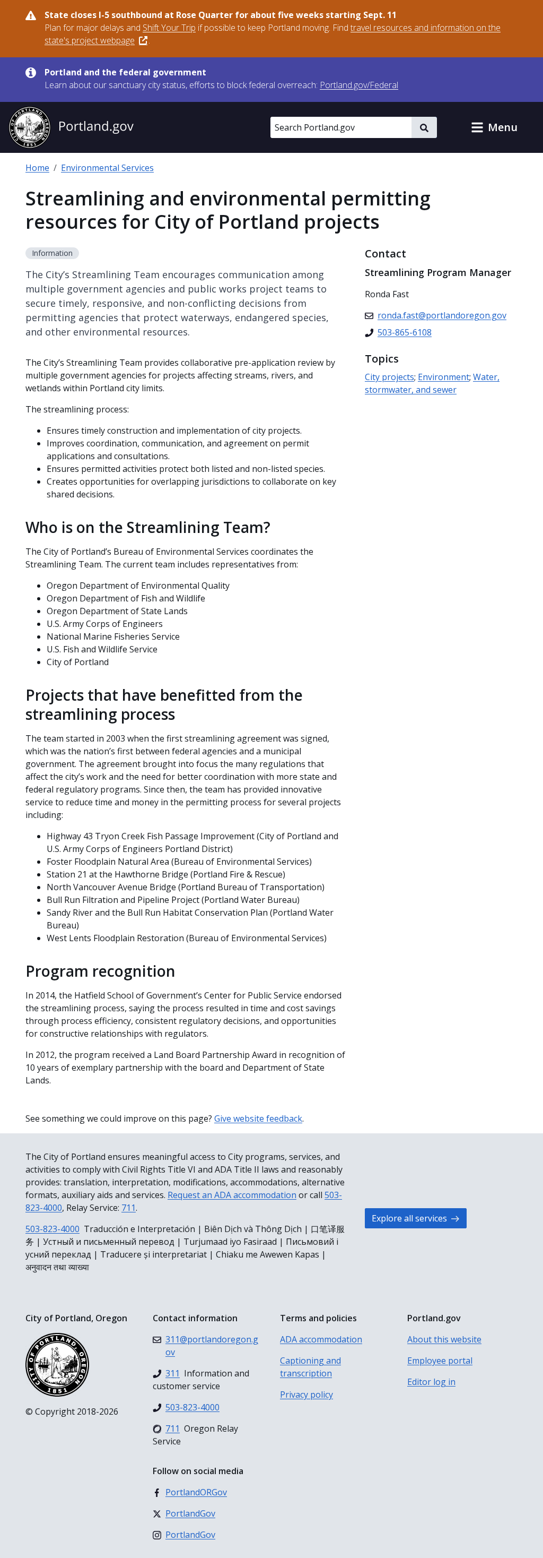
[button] (494, 127)
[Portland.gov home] (71, 127)
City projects (389, 377)
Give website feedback (258, 1118)
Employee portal (439, 1360)
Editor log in (431, 1382)
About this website (444, 1339)
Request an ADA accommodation (232, 1195)
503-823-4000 (52, 1229)
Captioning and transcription (310, 1367)
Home (37, 168)
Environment (443, 377)
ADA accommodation (321, 1339)
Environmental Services (107, 168)
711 (128, 1207)
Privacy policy (306, 1394)
